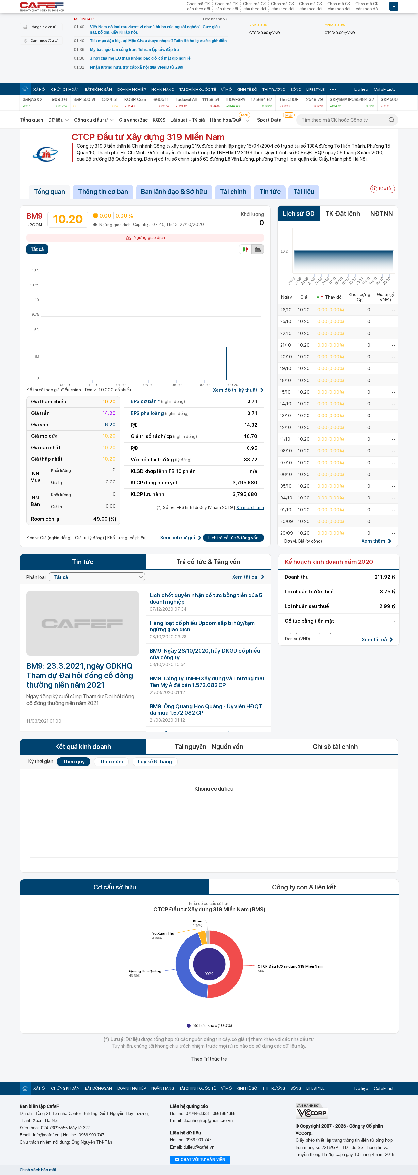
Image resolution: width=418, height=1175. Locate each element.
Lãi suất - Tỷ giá (187, 119)
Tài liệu (304, 192)
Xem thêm (373, 541)
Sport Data (269, 119)
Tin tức (270, 192)
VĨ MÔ (226, 89)
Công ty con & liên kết (304, 887)
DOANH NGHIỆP (131, 89)
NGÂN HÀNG (162, 89)
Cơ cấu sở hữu (114, 887)
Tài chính (233, 192)
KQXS (159, 119)
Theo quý (74, 762)
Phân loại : (37, 577)
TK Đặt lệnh (342, 214)
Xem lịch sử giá (177, 538)
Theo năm (111, 762)
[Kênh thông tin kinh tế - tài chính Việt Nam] (42, 7)
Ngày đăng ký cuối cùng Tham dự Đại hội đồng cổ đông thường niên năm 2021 (80, 699)
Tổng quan (31, 119)
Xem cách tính (250, 507)
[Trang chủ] (25, 88)
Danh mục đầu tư (44, 41)
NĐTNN (381, 214)
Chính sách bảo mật (38, 1169)
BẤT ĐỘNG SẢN (98, 89)
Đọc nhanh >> (215, 19)
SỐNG (295, 89)
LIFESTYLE (315, 89)
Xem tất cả (245, 577)
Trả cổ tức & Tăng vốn (208, 562)
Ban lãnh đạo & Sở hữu (174, 192)
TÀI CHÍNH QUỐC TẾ (197, 89)
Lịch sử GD (299, 214)
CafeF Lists (385, 89)
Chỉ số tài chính (335, 747)
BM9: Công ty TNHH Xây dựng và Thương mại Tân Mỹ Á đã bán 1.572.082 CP (207, 681)
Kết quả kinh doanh (83, 747)
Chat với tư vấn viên (203, 1159)
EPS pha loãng (160, 413)
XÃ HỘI (39, 89)
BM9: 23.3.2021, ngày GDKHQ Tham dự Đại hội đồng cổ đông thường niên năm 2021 (79, 675)
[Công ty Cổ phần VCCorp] (312, 1117)
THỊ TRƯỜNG (273, 89)
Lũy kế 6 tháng (155, 762)
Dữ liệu (361, 89)
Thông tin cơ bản (103, 192)
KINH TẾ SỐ (247, 89)
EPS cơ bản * (158, 401)
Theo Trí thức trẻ (209, 1059)
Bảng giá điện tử (43, 27)
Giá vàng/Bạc (133, 119)
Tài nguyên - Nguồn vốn (209, 747)
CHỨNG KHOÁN (65, 89)
